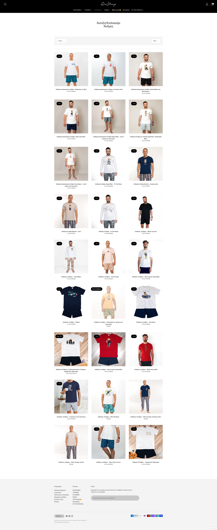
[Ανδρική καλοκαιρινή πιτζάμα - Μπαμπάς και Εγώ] (71, 69)
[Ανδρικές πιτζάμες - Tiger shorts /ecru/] (108, 442)
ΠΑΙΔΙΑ (106, 10)
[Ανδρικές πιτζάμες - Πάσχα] (71, 302)
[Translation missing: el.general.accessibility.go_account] (207, 4)
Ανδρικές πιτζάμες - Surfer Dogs (108, 277)
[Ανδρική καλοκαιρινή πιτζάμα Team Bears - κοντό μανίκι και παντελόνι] (71, 164)
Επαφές (56, 501)
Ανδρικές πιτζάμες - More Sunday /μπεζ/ (71, 462)
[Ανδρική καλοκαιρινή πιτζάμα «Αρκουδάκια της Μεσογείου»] (146, 69)
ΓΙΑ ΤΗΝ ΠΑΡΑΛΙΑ (136, 10)
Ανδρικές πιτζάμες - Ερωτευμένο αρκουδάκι (146, 277)
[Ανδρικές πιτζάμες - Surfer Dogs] (108, 256)
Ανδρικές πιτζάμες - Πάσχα (71, 322)
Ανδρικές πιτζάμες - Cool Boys (145, 322)
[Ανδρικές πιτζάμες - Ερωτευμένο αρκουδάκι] (146, 256)
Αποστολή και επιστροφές (61, 495)
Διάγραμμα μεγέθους (60, 497)
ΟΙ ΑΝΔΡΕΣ (97, 10)
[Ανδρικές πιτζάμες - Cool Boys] (146, 302)
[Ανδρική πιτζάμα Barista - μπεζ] (71, 211)
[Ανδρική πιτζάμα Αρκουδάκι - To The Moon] (108, 164)
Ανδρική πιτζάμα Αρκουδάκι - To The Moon (108, 184)
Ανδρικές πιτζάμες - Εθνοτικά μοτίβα (145, 369)
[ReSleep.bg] (108, 4)
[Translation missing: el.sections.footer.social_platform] (67, 516)
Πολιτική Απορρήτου (60, 490)
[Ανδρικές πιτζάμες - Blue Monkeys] (108, 397)
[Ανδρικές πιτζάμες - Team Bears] (71, 256)
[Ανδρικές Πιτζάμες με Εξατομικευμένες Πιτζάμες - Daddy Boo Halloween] (71, 349)
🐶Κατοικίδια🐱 (116, 10)
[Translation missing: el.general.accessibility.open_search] (5, 4)
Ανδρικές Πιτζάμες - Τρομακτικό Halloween (145, 462)
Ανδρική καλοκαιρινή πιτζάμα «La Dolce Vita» (108, 89)
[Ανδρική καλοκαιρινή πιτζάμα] (71, 116)
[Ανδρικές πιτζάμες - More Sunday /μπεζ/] (71, 442)
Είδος (154, 41)
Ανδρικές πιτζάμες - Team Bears (71, 277)
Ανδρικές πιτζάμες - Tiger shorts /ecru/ (108, 462)
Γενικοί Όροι (57, 492)
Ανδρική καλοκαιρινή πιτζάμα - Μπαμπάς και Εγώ (71, 89)
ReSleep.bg (83, 520)
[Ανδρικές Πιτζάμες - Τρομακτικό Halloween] (146, 442)
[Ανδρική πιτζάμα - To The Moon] (108, 211)
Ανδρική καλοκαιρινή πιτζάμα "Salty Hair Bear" (71, 137)
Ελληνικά (58, 516)
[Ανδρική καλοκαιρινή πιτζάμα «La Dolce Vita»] (108, 69)
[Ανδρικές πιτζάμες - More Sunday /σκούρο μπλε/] (146, 397)
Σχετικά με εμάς (58, 499)
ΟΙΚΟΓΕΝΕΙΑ (77, 10)
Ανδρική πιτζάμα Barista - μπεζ (71, 231)
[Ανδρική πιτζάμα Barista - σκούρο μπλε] (146, 164)
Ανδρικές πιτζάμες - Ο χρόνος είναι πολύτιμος (71, 417)
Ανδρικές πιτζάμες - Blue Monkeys (108, 417)
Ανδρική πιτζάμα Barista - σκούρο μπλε (146, 184)
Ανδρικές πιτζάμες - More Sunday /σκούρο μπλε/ (146, 417)
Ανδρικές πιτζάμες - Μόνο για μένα (146, 231)
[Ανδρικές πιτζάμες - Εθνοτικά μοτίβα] (146, 349)
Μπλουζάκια (126, 10)
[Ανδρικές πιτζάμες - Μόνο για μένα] (146, 211)
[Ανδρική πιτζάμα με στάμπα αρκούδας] (146, 116)
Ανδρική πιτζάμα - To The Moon (108, 231)
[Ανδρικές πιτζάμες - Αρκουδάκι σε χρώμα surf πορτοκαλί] (108, 302)
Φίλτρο (60, 41)
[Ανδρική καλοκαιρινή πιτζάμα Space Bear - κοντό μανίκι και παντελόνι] (108, 116)
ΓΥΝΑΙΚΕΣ (87, 10)
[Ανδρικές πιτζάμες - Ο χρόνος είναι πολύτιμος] (71, 397)
